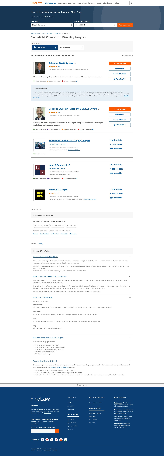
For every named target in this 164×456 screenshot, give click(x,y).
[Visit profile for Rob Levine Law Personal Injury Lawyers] (39, 145)
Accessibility (70, 406)
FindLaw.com (118, 403)
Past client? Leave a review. (57, 144)
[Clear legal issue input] (71, 25)
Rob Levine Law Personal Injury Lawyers (69, 140)
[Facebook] (42, 439)
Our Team (70, 403)
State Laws (92, 416)
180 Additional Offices (90, 199)
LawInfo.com (118, 423)
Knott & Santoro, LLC (59, 165)
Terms (33, 451)
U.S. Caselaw (93, 419)
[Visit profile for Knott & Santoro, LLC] (39, 170)
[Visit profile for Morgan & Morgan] (39, 194)
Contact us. (47, 413)
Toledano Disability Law (61, 63)
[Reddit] (61, 439)
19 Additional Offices (74, 150)
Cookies (55, 451)
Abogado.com (118, 416)
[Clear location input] (115, 25)
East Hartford (55, 234)
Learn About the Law (95, 413)
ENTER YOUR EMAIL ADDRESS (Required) (43, 427)
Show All (33, 243)
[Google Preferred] (65, 439)
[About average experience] (76, 81)
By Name (70, 429)
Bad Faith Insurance (58, 226)
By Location (70, 419)
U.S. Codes (92, 423)
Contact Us (70, 409)
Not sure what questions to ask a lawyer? (48, 338)
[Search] (131, 3)
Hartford (35, 234)
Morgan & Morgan (58, 189)
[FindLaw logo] (37, 3)
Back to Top (83, 385)
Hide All (40, 243)
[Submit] (57, 431)
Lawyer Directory (35, 33)
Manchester (73, 234)
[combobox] (52, 25)
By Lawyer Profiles (72, 426)
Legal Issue (34, 21)
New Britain (64, 234)
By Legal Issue (71, 423)
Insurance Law (71, 226)
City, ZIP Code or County (82, 21)
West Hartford (44, 234)
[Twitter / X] (51, 439)
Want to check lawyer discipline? (45, 361)
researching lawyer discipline (59, 367)
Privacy (39, 451)
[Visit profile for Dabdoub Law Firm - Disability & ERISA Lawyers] (39, 113)
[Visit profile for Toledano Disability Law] (39, 68)
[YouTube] (47, 439)
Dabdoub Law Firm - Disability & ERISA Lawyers (73, 108)
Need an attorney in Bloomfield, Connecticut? (49, 276)
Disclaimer (47, 451)
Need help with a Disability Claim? (45, 257)
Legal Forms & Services (95, 403)
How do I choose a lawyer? (43, 297)
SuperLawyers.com (119, 410)
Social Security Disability (41, 226)
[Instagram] (56, 439)
